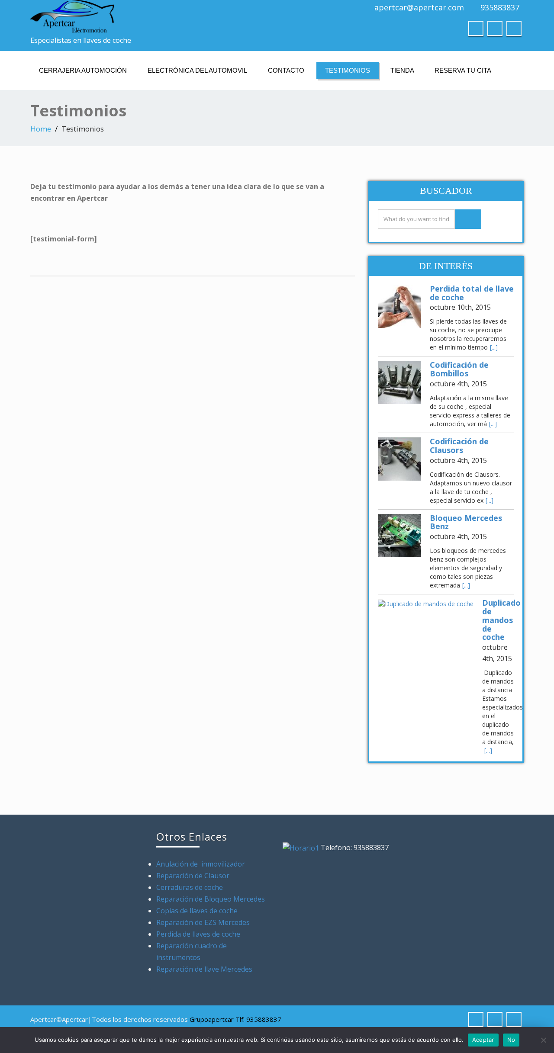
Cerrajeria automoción (83, 70)
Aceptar (483, 1039)
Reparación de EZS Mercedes (203, 922)
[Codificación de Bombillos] (399, 382)
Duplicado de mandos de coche (501, 619)
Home (40, 129)
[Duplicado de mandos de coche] (425, 603)
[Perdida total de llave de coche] (399, 306)
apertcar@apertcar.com (419, 7)
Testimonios (347, 70)
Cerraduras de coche (189, 887)
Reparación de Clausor (193, 875)
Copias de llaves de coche (197, 910)
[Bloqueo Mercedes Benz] (399, 535)
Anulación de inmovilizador (200, 864)
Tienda (402, 70)
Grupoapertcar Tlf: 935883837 (235, 1019)
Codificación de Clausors (459, 445)
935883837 (499, 7)
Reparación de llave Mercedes (204, 969)
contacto (286, 70)
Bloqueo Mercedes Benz (466, 522)
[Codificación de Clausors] (399, 459)
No (511, 1039)
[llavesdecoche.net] (150, 16)
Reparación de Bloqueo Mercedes (210, 899)
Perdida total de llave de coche (472, 292)
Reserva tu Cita (463, 70)
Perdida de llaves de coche (198, 934)
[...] (494, 347)
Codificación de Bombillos (459, 369)
